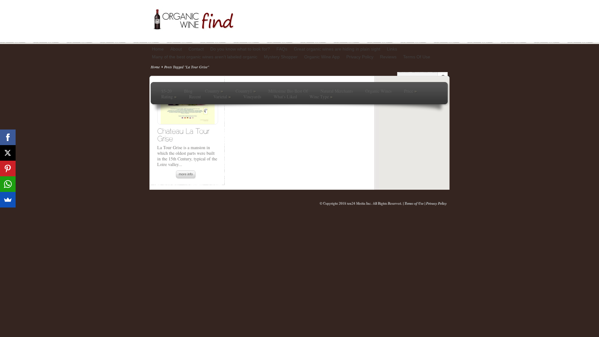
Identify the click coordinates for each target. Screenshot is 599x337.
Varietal (222, 97)
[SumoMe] (8, 200)
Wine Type (321, 97)
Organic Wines (378, 91)
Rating (169, 97)
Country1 (246, 91)
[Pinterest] (8, 168)
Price (410, 91)
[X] (8, 153)
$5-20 (166, 91)
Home (155, 66)
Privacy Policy (436, 203)
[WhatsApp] (8, 184)
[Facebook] (8, 137)
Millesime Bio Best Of (288, 91)
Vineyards (252, 97)
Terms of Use (413, 203)
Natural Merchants (336, 91)
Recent (195, 97)
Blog (188, 91)
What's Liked (285, 97)
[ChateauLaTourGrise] (184, 134)
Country (214, 91)
